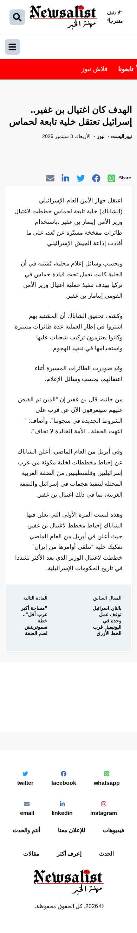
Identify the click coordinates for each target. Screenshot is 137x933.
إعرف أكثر (69, 853)
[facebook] (96, 179)
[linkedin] (65, 179)
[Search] (17, 17)
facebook (63, 783)
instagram (103, 813)
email (27, 813)
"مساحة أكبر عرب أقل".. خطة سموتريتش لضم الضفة (34, 621)
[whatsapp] (111, 179)
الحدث (106, 853)
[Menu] (12, 47)
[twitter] (81, 179)
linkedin (62, 813)
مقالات (31, 853)
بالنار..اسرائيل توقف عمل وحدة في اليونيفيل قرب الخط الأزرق (107, 621)
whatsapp (107, 783)
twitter (25, 783)
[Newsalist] (63, 17)
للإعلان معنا (71, 830)
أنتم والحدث (26, 830)
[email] (50, 179)
